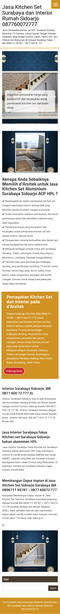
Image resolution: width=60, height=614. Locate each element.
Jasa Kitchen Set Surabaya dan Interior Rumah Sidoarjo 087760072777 (32, 606)
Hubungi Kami (14, 371)
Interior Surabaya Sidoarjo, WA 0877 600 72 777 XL (26, 390)
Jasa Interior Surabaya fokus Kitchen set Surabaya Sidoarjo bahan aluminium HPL (26, 437)
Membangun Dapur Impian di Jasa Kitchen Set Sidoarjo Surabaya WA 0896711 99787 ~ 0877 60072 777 (29, 485)
